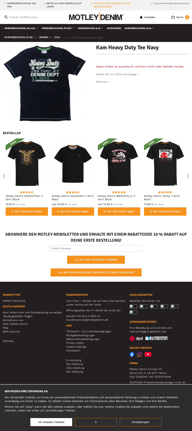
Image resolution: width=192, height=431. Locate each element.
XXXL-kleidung (75, 367)
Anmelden (149, 17)
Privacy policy (75, 342)
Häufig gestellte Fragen (17, 316)
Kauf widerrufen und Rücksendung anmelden (32, 312)
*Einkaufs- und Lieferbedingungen (88, 331)
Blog (5, 327)
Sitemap (8, 340)
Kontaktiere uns (13, 320)
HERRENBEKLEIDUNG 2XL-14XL (19, 28)
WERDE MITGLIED (14, 300)
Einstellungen (140, 422)
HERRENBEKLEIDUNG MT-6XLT (57, 28)
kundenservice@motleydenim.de (171, 3)
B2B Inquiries (11, 331)
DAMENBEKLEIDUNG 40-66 (137, 28)
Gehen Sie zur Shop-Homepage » (117, 74)
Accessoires (114, 28)
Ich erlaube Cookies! (51, 422)
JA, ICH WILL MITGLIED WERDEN (96, 259)
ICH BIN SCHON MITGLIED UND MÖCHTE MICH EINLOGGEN (96, 272)
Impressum (73, 350)
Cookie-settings (76, 346)
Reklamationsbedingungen (83, 339)
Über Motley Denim (15, 323)
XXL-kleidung (74, 363)
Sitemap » (102, 81)
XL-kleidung (73, 360)
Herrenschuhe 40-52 (89, 28)
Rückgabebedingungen (80, 335)
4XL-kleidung (74, 371)
